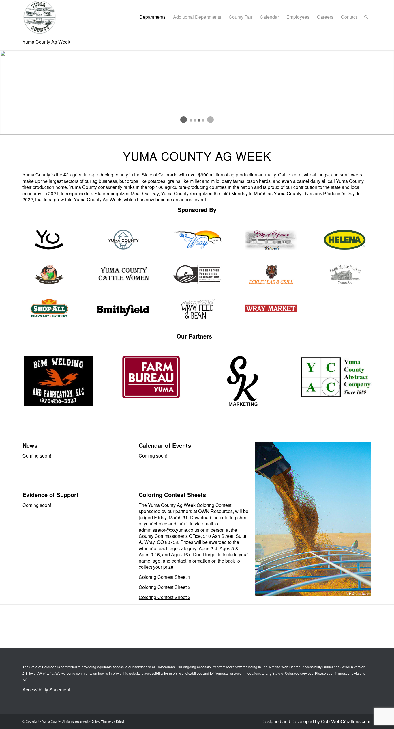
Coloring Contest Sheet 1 (164, 577)
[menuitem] (152, 17)
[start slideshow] (183, 120)
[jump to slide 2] (195, 120)
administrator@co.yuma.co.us (169, 530)
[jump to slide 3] (199, 120)
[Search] (366, 17)
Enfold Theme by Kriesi (107, 721)
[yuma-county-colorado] (39, 17)
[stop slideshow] (210, 120)
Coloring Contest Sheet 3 (164, 597)
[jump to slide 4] (203, 120)
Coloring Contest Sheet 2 (164, 587)
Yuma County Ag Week (46, 41)
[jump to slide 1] (191, 120)
